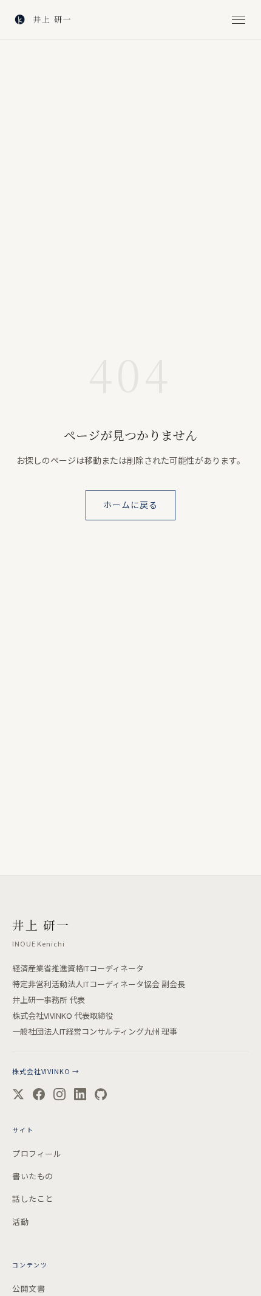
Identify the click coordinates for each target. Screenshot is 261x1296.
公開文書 (28, 1288)
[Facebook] (39, 1094)
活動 (20, 1221)
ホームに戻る (130, 504)
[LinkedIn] (80, 1094)
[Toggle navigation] (238, 19)
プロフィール (36, 1153)
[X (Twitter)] (18, 1094)
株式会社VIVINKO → (45, 1071)
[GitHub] (101, 1094)
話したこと (32, 1198)
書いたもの (32, 1176)
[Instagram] (59, 1094)
